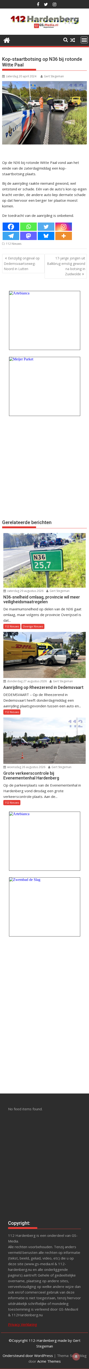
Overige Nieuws (33, 626)
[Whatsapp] (28, 227)
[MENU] (84, 40)
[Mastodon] (28, 236)
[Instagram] (63, 227)
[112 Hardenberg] (6, 40)
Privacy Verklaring (22, 1324)
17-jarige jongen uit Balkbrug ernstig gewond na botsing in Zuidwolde (66, 266)
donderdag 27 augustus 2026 (26, 681)
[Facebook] (11, 227)
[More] (63, 236)
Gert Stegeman (54, 76)
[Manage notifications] (76, 1356)
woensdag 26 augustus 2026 (25, 767)
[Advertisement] (44, 467)
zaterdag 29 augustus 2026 (24, 591)
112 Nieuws (13, 244)
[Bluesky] (46, 236)
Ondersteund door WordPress (28, 1355)
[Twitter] (46, 227)
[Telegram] (11, 236)
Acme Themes (49, 1361)
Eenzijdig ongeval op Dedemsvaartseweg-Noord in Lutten (22, 263)
